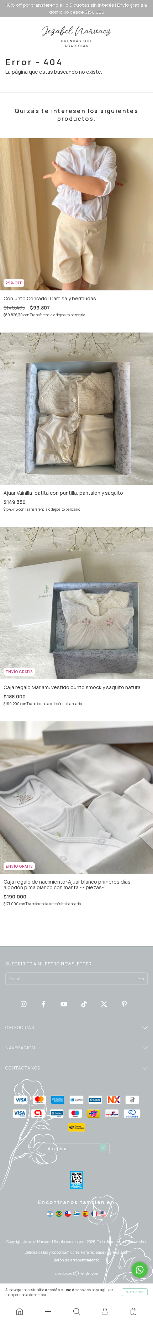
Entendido (135, 1292)
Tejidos (29, 145)
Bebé (26, 115)
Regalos (30, 125)
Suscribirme (76, 165)
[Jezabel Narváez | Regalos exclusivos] (19, 1311)
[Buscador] (76, 1311)
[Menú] (48, 1311)
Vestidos (30, 135)
